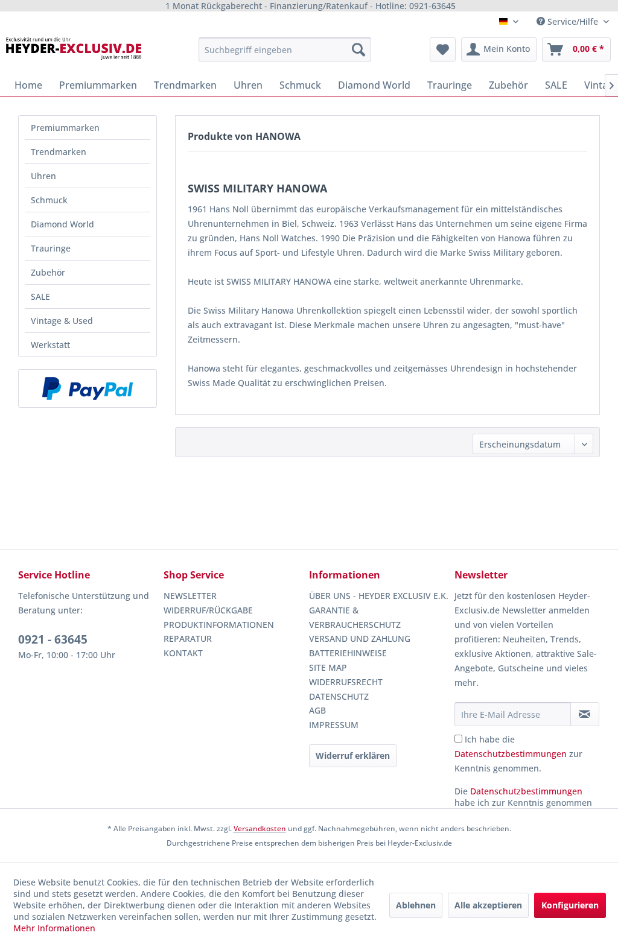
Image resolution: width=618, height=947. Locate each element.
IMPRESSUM (333, 724)
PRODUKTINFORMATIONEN (219, 624)
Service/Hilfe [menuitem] (572, 21)
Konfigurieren (570, 905)
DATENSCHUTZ (339, 696)
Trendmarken (58, 151)
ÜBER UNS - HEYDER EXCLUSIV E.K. (378, 595)
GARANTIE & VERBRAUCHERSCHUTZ (355, 617)
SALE (40, 296)
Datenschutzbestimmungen (510, 753)
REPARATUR (188, 638)
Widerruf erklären (353, 755)
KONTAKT (183, 653)
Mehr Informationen (54, 928)
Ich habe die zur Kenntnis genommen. (518, 753)
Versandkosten (260, 828)
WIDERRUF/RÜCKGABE (208, 610)
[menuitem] (285, 49)
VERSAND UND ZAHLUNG (359, 638)
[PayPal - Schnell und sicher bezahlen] (87, 388)
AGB (317, 710)
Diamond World (62, 224)
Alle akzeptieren (488, 905)
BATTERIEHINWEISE (348, 653)
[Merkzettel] (443, 49)
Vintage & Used (62, 320)
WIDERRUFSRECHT (346, 682)
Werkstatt (50, 344)
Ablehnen (416, 905)
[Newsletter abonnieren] (584, 714)
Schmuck (49, 200)
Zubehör (48, 272)
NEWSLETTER (190, 595)
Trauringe (51, 248)
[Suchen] (358, 49)
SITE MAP (328, 667)
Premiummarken (65, 127)
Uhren (43, 176)
